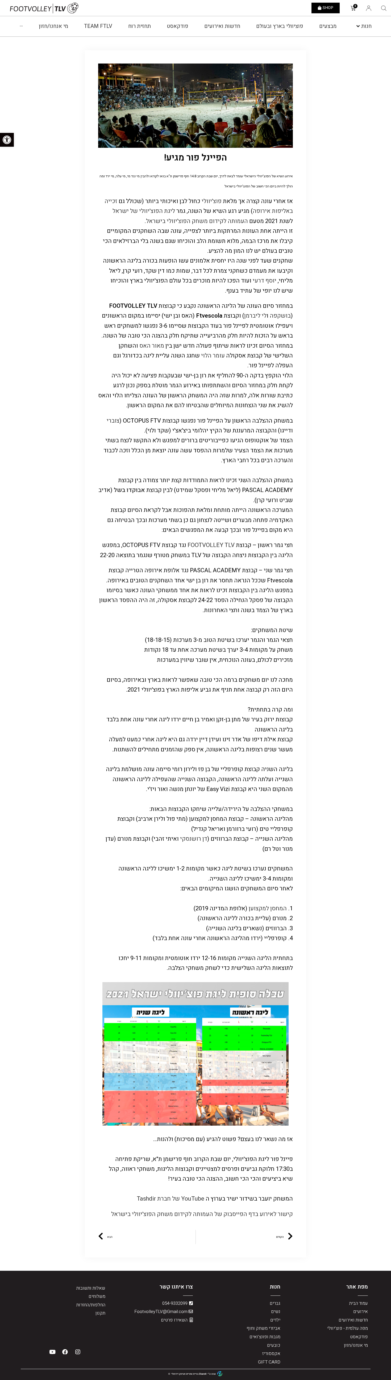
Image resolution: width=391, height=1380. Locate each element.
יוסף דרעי (264, 280)
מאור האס (151, 346)
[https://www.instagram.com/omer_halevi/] (200, 355)
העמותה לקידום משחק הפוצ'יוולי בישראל (197, 221)
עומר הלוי (213, 355)
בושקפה (280, 316)
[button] (325, 8)
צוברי (113, 420)
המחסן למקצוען (268, 908)
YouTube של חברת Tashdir (170, 1198)
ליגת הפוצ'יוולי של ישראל (144, 211)
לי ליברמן (255, 316)
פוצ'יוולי (212, 201)
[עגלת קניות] (353, 8)
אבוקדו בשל (129, 490)
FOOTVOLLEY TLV (211, 545)
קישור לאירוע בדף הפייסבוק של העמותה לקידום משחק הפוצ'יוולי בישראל (202, 1214)
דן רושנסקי (193, 839)
